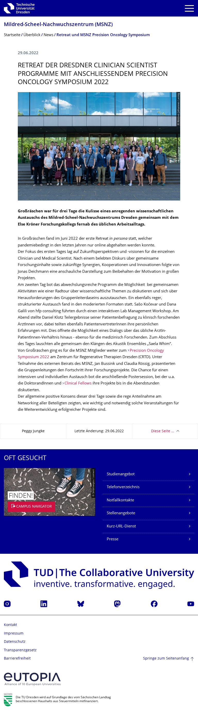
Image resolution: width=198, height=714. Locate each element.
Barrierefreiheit (17, 658)
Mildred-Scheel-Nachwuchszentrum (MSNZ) (58, 24)
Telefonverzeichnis (123, 487)
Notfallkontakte (120, 500)
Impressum (13, 633)
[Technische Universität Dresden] (19, 8)
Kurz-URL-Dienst (121, 526)
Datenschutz (15, 642)
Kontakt (10, 625)
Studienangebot (121, 474)
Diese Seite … (162, 431)
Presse (112, 539)
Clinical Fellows (78, 384)
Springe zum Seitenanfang (166, 658)
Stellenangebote (121, 513)
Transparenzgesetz (20, 650)
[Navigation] (189, 8)
